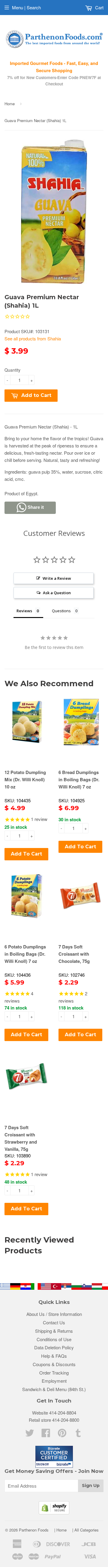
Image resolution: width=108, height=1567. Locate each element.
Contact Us (54, 1322)
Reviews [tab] (24, 610)
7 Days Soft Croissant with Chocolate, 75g (74, 953)
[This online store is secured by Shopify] (54, 1512)
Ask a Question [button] (57, 592)
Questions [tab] (61, 610)
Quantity (12, 370)
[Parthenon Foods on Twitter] (29, 1434)
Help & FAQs (54, 1356)
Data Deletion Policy (54, 1347)
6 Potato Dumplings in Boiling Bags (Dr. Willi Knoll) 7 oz (25, 953)
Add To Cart (26, 854)
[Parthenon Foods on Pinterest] (62, 1434)
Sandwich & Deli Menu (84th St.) (54, 1389)
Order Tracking (54, 1372)
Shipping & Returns (54, 1331)
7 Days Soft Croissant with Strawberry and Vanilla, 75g (20, 1138)
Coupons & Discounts (54, 1364)
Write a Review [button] (57, 578)
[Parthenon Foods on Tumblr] (78, 1434)
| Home (60, 1530)
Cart (99, 7)
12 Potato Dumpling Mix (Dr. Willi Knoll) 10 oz (25, 779)
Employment (54, 1381)
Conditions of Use (54, 1339)
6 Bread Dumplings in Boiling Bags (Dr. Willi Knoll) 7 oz (78, 779)
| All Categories (85, 1530)
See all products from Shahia (32, 338)
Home (9, 103)
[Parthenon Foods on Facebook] (45, 1434)
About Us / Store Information (54, 1314)
